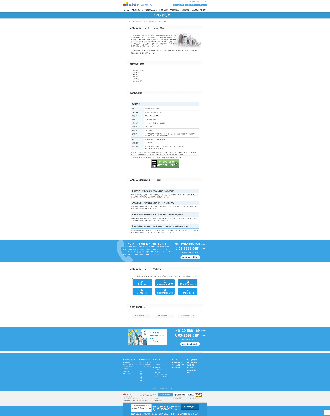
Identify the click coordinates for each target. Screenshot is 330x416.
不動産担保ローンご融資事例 (179, 10)
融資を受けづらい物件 (129, 371)
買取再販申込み (192, 370)
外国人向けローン (188, 315)
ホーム (126, 10)
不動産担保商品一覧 (130, 360)
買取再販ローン (165, 315)
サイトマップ (192, 372)
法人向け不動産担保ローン (130, 364)
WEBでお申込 (192, 407)
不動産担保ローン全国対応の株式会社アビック (162, 388)
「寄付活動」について (160, 364)
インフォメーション (178, 360)
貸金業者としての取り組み (161, 376)
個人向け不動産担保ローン (130, 366)
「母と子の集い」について (161, 362)
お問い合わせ (192, 365)
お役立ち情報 (163, 10)
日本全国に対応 (144, 369)
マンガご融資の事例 (178, 365)
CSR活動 (195, 10)
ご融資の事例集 (177, 362)
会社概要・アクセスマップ (161, 370)
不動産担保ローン (137, 10)
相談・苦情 (157, 372)
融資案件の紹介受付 (145, 364)
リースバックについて (145, 366)
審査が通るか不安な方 (145, 362)
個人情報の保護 (192, 362)
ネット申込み (192, 367)
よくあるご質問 (192, 360)
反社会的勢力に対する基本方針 (162, 374)
